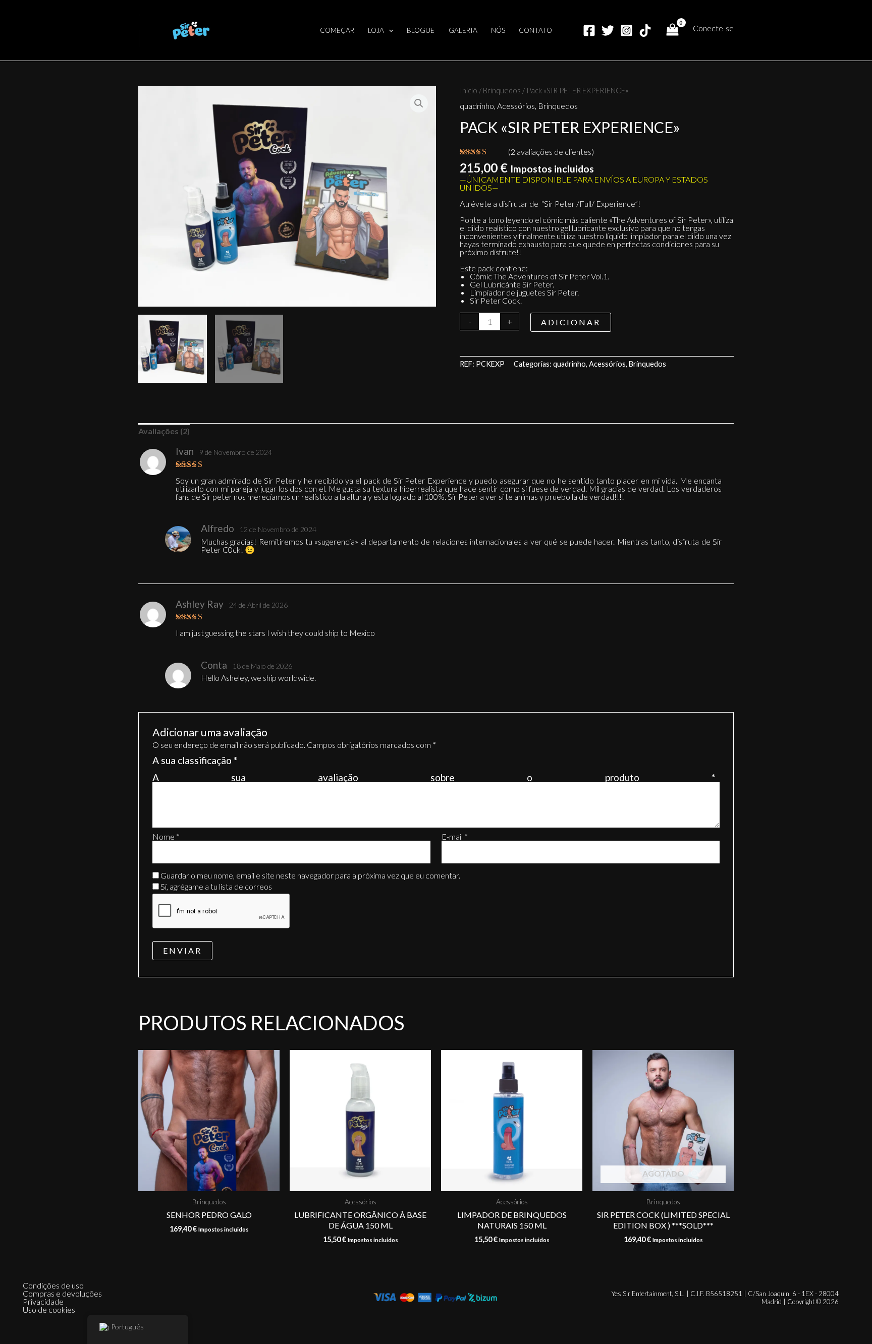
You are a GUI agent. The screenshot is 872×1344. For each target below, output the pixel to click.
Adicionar (571, 322)
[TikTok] (645, 30)
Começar (337, 30)
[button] (388, 30)
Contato (535, 30)
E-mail (455, 837)
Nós (498, 30)
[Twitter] (608, 30)
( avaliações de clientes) (551, 151)
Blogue (420, 30)
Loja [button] (376, 30)
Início (468, 90)
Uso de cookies (49, 1310)
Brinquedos (502, 90)
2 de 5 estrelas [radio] (258, 765)
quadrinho (477, 105)
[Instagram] (626, 30)
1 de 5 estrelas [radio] (246, 765)
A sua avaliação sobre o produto (433, 777)
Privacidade (43, 1302)
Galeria (463, 30)
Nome (166, 837)
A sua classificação (194, 761)
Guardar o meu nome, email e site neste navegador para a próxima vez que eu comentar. (310, 875)
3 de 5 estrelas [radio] (269, 765)
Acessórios (516, 105)
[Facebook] (589, 30)
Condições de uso (53, 1285)
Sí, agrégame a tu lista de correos (215, 886)
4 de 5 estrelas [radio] (280, 765)
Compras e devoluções (62, 1294)
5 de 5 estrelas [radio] (291, 765)
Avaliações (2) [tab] (164, 431)
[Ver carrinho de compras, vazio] (672, 30)
